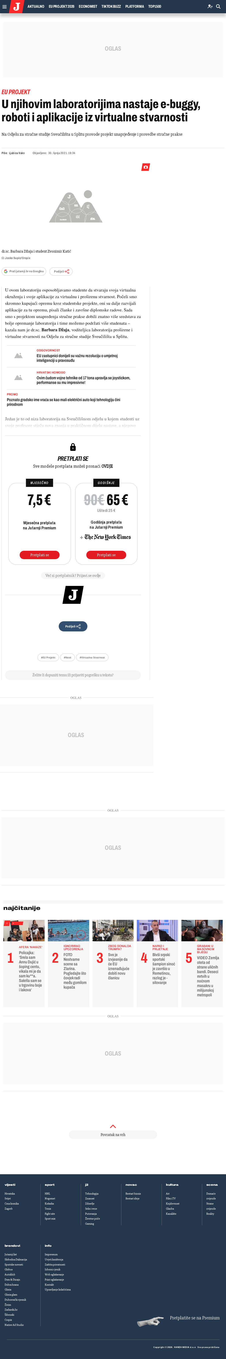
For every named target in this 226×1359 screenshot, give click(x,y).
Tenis (48, 1208)
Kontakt (49, 1285)
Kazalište (171, 1214)
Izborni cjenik (52, 1269)
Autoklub (10, 1274)
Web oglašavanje (54, 1274)
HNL (47, 1193)
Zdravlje (89, 1203)
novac (131, 1184)
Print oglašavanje (54, 1279)
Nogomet (50, 1198)
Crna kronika (12, 1203)
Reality (210, 1214)
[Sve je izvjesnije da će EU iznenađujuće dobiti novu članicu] (113, 932)
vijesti (10, 1184)
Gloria (8, 1289)
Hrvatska (10, 1193)
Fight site (50, 1214)
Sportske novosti (14, 1264)
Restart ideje (132, 1198)
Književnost (172, 1203)
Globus (9, 1269)
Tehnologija (91, 1193)
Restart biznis (133, 1193)
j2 (86, 1184)
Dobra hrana (12, 1285)
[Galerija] (76, 205)
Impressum (51, 1254)
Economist (88, 6)
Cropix (8, 1320)
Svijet (8, 1198)
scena (212, 1184)
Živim (8, 1305)
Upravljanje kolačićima (58, 1289)
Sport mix (50, 1218)
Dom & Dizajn (12, 1279)
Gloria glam (11, 1294)
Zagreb (9, 1208)
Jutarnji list (11, 1254)
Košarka (49, 1203)
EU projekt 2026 (62, 6)
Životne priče (92, 1218)
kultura (172, 1184)
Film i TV (171, 1198)
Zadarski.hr (11, 1309)
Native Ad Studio (14, 1325)
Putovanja (91, 1214)
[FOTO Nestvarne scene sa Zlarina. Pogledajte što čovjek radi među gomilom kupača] (68, 932)
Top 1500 (154, 6)
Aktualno (36, 6)
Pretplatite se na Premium (195, 1318)
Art (168, 1193)
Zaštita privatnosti (55, 1264)
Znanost (89, 1198)
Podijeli (59, 271)
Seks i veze (91, 1208)
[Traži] (218, 6)
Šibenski (9, 1315)
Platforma (134, 6)
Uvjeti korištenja (54, 1259)
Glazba (170, 1208)
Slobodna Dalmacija (16, 1259)
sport (50, 1184)
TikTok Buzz (111, 6)
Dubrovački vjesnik (15, 1300)
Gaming (89, 1224)
